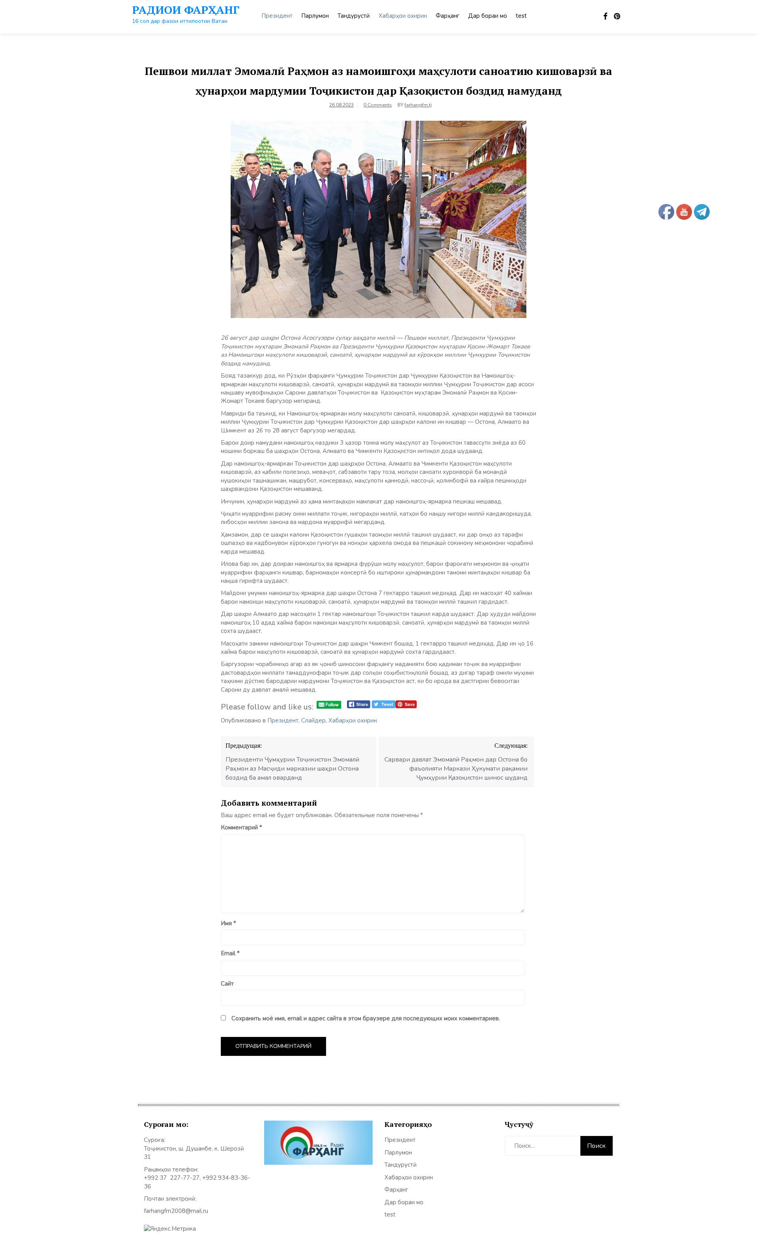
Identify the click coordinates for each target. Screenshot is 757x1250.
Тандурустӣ (353, 16)
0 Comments (378, 105)
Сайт (227, 984)
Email (230, 953)
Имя (228, 923)
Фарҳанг (447, 16)
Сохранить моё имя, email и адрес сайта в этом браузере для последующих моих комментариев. (365, 1018)
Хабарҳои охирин (402, 16)
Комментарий (241, 827)
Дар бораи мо (487, 16)
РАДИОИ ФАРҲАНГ (185, 9)
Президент (277, 16)
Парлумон (315, 16)
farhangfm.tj (418, 105)
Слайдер (313, 720)
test (521, 16)
